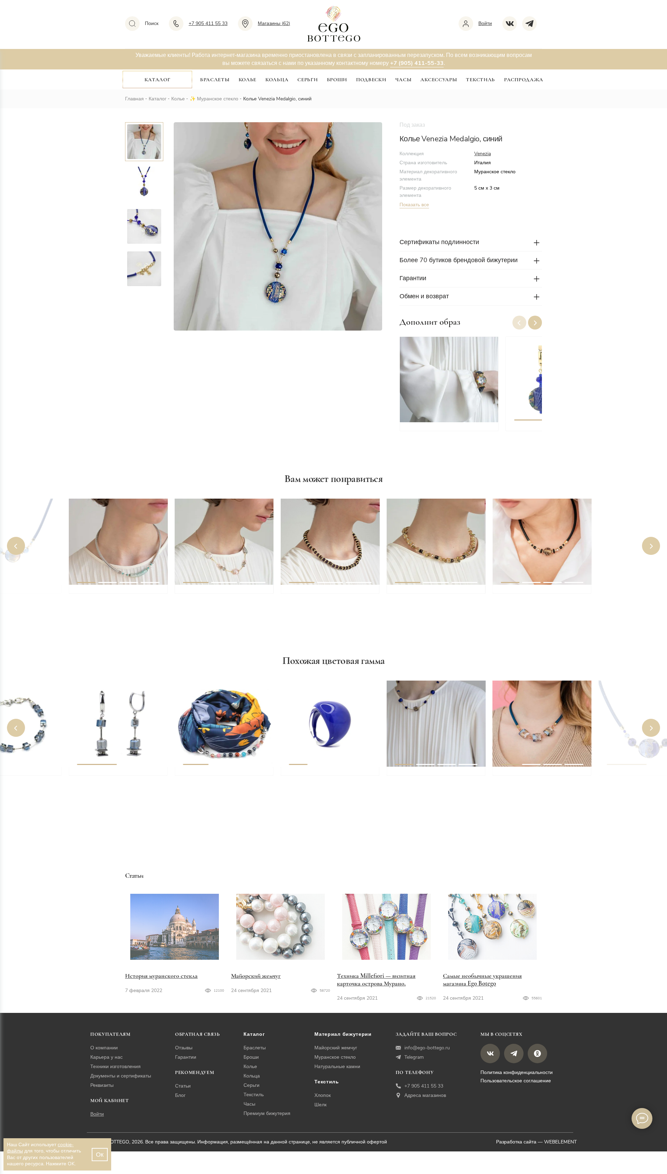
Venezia (482, 153)
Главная (134, 98)
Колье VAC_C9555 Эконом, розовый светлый (220, 596)
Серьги (307, 79)
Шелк (320, 1104)
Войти (97, 1114)
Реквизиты (102, 1085)
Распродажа (523, 79)
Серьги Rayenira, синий (109, 774)
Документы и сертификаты (120, 1076)
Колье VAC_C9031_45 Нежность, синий (424, 778)
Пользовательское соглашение (515, 1080)
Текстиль (480, 79)
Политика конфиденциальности (516, 1072)
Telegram (414, 1057)
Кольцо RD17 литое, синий (326, 774)
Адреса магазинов (425, 1095)
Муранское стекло (217, 98)
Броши (337, 79)
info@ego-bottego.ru (427, 1047)
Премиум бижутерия (267, 1113)
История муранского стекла (161, 976)
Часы (403, 79)
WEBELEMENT (560, 1142)
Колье (248, 79)
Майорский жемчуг (256, 976)
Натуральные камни (337, 1066)
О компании (104, 1047)
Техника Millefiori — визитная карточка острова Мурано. (376, 979)
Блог (180, 1095)
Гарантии (185, 1057)
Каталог (158, 79)
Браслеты (215, 79)
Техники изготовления (115, 1066)
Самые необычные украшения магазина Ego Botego (482, 979)
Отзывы (183, 1047)
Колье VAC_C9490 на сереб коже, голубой (115, 596)
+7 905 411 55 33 (423, 1086)
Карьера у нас (106, 1057)
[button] (535, 323)
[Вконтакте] (512, 23)
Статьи (183, 1086)
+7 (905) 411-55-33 (417, 63)
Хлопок (322, 1095)
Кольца (276, 79)
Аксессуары (438, 79)
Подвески (371, 79)
